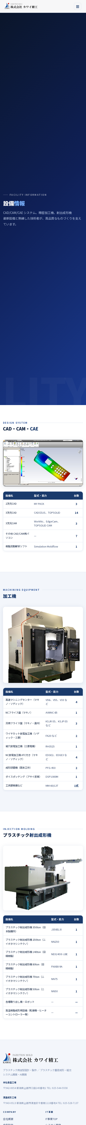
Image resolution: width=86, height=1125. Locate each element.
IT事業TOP (51, 1119)
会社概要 (8, 1119)
